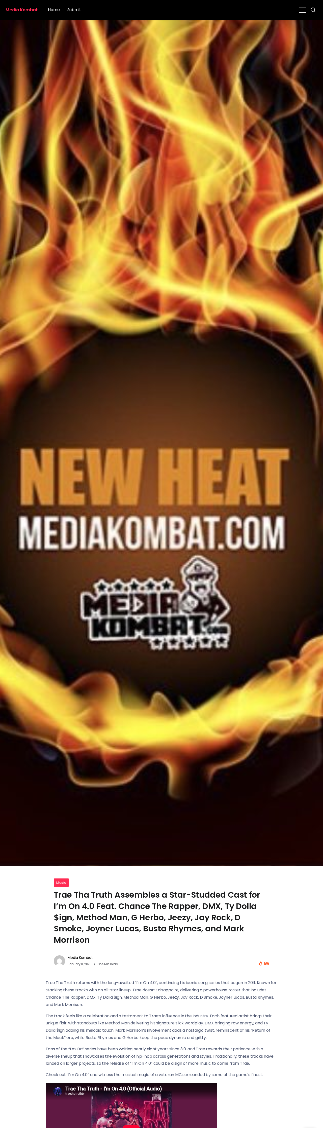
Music (61, 882)
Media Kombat (22, 10)
